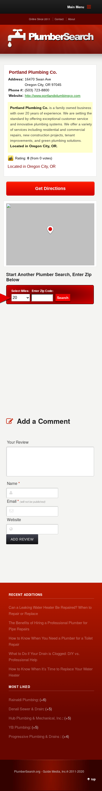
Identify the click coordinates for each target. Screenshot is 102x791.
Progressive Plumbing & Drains (34, 736)
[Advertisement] (51, 360)
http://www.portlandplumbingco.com (52, 96)
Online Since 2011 (39, 19)
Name (13, 483)
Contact (59, 19)
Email (26, 501)
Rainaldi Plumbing (23, 699)
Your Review (17, 442)
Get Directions (50, 188)
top (93, 779)
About (71, 19)
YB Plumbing (19, 727)
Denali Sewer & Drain (26, 708)
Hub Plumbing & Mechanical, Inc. (35, 717)
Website (14, 519)
